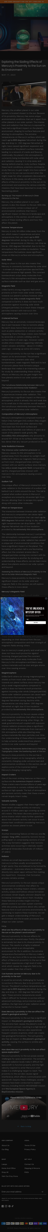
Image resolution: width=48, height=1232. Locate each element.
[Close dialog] (46, 598)
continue (36, 622)
